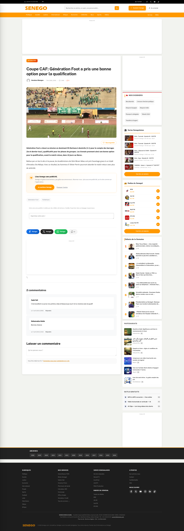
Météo (157, 15)
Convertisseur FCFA (63, 474)
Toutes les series (142, 174)
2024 (46, 455)
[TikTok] (158, 2)
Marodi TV (97, 477)
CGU (130, 483)
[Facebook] (147, 2)
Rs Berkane (46, 200)
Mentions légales (89, 519)
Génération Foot (33, 200)
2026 (32, 455)
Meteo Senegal (62, 477)
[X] (136, 491)
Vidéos (107, 15)
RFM (95, 497)
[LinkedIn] (150, 491)
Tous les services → (64, 501)
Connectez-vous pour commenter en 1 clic (56, 361)
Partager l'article (62, 187)
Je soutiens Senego (45, 187)
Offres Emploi (62, 495)
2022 (59, 455)
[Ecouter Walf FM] (158, 211)
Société (37, 15)
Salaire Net (61, 480)
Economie (25, 483)
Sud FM (96, 503)
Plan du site (81, 519)
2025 (39, 455)
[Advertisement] (92, 37)
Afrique (65, 15)
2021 (66, 455)
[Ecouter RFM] (158, 191)
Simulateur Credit (63, 498)
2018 (87, 455)
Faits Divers (25, 501)
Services (150, 15)
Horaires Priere (62, 483)
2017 (94, 455)
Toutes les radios (142, 231)
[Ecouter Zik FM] (158, 197)
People (24, 489)
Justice (45, 15)
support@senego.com (118, 517)
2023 (53, 455)
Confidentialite (133, 480)
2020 (73, 455)
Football (24, 495)
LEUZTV (96, 483)
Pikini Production (98, 486)
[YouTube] (154, 2)
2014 (114, 455)
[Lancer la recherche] (117, 8)
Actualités (32, 61)
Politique (29, 15)
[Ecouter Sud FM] (158, 204)
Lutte (23, 498)
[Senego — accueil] (36, 8)
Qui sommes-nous (134, 474)
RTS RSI (96, 506)
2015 (107, 455)
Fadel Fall (34, 300)
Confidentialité (102, 519)
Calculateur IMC (62, 489)
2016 (100, 455)
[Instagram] (145, 491)
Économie (74, 15)
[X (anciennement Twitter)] (151, 2)
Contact (131, 477)
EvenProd (96, 480)
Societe (24, 477)
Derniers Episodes (99, 474)
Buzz (92, 15)
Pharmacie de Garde (64, 486)
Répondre (48, 311)
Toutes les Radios (99, 494)
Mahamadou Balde (38, 321)
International (55, 15)
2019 (80, 455)
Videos (24, 504)
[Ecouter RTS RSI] (158, 217)
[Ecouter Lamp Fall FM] (158, 224)
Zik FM (95, 500)
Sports (99, 15)
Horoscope (61, 492)
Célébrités (84, 15)
